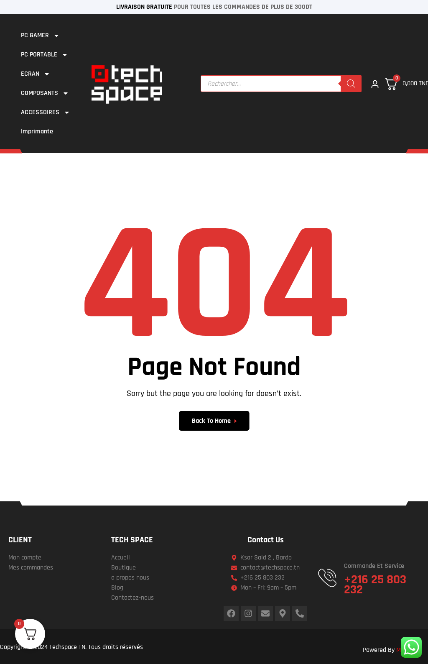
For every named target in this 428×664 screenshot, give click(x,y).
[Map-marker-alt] (282, 613)
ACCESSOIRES (40, 112)
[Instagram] (248, 613)
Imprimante (37, 131)
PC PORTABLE (39, 54)
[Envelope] (265, 613)
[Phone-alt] (299, 613)
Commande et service (374, 566)
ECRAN (30, 73)
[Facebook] (231, 613)
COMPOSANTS (39, 93)
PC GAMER (35, 35)
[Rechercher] (351, 83)
